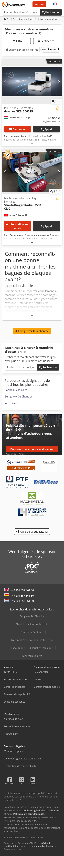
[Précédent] (5, 81)
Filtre (19, 41)
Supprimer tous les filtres (23, 49)
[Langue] (55, 4)
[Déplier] (32, 143)
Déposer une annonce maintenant (32, 449)
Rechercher (52, 12)
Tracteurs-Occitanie (32, 632)
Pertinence (47, 41)
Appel (48, 129)
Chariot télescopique (41, 647)
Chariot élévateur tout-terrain (32, 624)
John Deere (11, 403)
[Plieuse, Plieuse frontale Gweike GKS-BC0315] (32, 81)
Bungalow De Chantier (18, 396)
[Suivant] (59, 81)
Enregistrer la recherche (33, 331)
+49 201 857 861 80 (22, 590)
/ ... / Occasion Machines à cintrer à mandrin (32, 19)
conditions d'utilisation (42, 846)
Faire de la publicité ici (33, 531)
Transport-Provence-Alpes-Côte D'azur (32, 640)
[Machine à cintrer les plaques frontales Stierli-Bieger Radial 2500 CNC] (32, 171)
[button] (60, 4)
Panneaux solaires (16, 390)
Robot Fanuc (18, 647)
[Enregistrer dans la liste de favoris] (57, 108)
